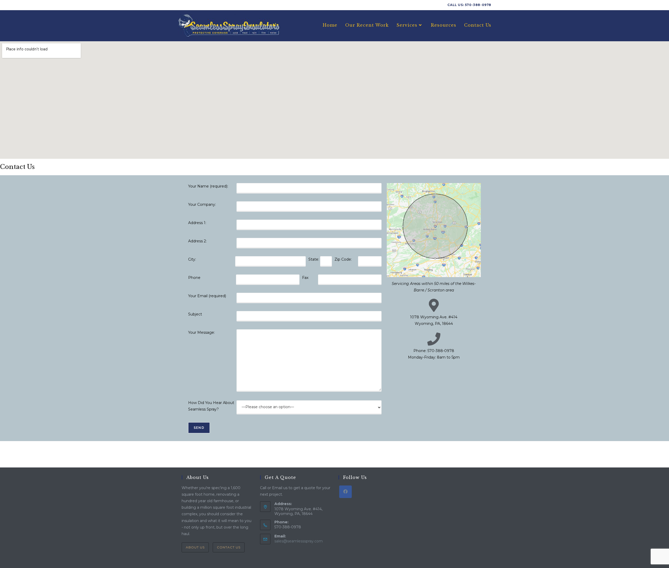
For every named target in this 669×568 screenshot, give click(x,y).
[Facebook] (345, 491)
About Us (195, 547)
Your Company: (202, 204)
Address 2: (197, 241)
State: (313, 259)
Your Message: (201, 332)
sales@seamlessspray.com (298, 541)
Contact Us (228, 547)
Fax (305, 277)
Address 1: (197, 222)
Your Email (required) (207, 296)
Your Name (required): (208, 186)
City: (192, 259)
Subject (195, 314)
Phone (194, 277)
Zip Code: (343, 259)
